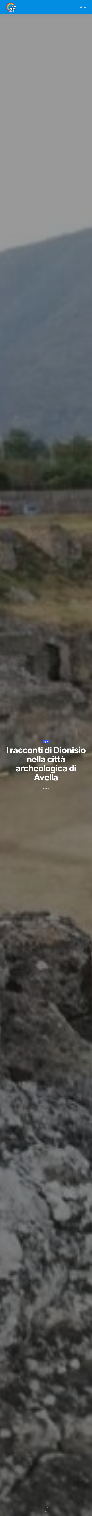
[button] (85, 7)
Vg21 (46, 741)
